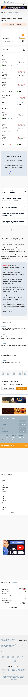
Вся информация (13, 607)
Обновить (13, 512)
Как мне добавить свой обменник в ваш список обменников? (12, 206)
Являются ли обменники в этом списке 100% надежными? (13, 214)
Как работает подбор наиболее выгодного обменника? (11, 191)
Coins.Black (5, 108)
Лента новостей (6, 322)
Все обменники (14, 171)
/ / (10, 65)
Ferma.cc (4, 135)
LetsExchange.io (6, 95)
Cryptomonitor (5, 69)
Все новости (12, 366)
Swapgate (4, 55)
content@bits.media (23, 645)
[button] (23, 35)
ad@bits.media (24, 651)
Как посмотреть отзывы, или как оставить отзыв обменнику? (11, 199)
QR (22, 677)
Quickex (4, 82)
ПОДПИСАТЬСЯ (21, 388)
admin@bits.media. (15, 673)
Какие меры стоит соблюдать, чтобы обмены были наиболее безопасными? (13, 222)
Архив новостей (14, 679)
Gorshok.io (5, 122)
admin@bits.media (23, 640)
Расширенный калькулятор (8, 445)
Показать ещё (14, 230)
